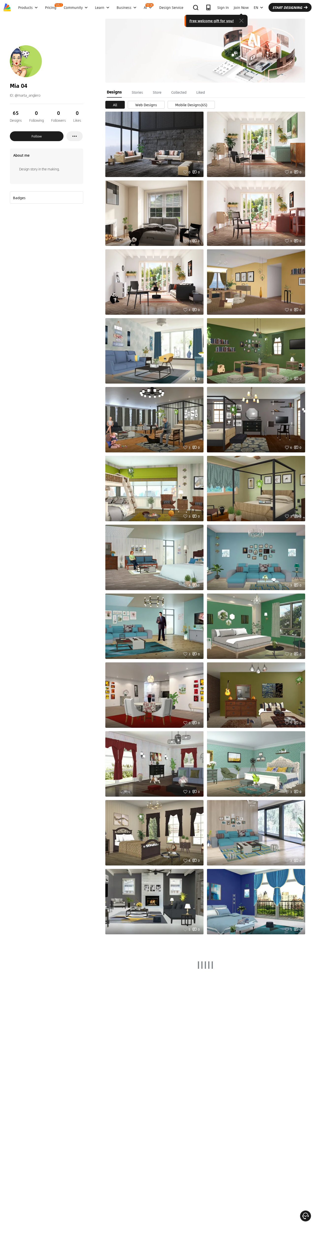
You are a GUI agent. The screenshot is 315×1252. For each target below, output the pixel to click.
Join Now (241, 7)
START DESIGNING (287, 7)
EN (256, 7)
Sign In (223, 7)
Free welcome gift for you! (211, 20)
